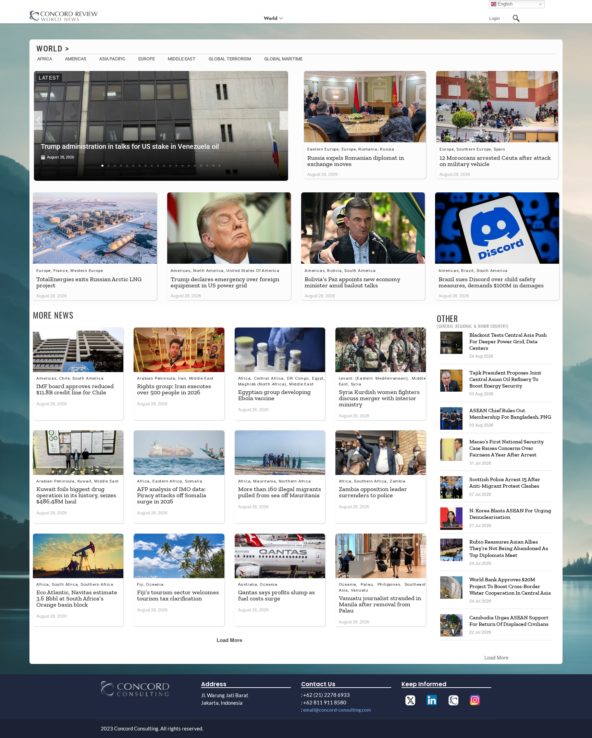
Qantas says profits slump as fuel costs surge (276, 595)
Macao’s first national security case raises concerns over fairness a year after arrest (506, 448)
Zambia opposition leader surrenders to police (373, 492)
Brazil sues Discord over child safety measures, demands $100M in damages (491, 282)
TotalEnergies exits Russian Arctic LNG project (88, 282)
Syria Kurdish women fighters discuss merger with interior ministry (379, 398)
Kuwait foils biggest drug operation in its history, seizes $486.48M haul (76, 495)
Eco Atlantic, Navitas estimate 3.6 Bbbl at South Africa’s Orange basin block (76, 598)
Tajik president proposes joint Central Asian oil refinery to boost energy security (505, 379)
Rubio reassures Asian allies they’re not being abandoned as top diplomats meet (508, 548)
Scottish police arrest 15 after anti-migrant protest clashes (504, 482)
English (504, 4)
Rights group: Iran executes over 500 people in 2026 (174, 389)
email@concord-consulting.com (337, 710)
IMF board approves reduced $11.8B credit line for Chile (75, 389)
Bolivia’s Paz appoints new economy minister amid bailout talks (352, 282)
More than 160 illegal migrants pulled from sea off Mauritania (279, 492)
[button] (38, 120)
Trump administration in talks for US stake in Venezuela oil (130, 146)
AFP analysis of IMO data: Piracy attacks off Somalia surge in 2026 (171, 495)
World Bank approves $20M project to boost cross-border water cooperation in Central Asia (510, 586)
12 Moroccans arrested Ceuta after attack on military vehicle (495, 161)
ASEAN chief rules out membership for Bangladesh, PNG (510, 413)
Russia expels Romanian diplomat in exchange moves (355, 161)
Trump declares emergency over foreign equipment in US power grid (225, 282)
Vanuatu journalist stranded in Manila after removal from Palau (380, 604)
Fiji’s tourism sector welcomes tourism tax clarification (178, 595)
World (270, 18)
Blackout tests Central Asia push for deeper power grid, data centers (508, 341)
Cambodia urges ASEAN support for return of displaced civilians (508, 620)
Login (494, 18)
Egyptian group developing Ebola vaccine (274, 395)
